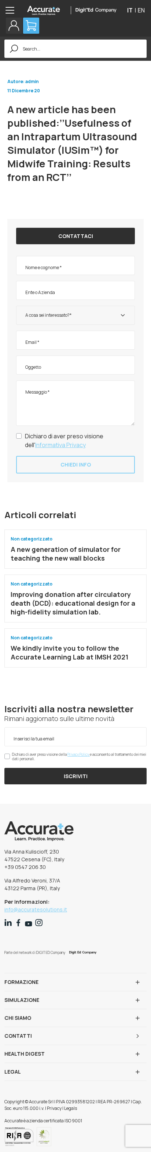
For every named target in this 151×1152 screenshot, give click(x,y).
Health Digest (24, 1053)
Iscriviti (76, 776)
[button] (14, 26)
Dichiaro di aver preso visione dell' (64, 440)
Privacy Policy (78, 754)
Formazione (21, 981)
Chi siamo (17, 1017)
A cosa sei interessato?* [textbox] (48, 315)
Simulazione (21, 999)
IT (130, 10)
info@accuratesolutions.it (35, 909)
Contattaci (75, 236)
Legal (12, 1071)
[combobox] (75, 315)
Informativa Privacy (60, 445)
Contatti (18, 1035)
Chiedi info (75, 464)
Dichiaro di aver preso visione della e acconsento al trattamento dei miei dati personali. (79, 756)
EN (141, 10)
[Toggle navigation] (12, 10)
